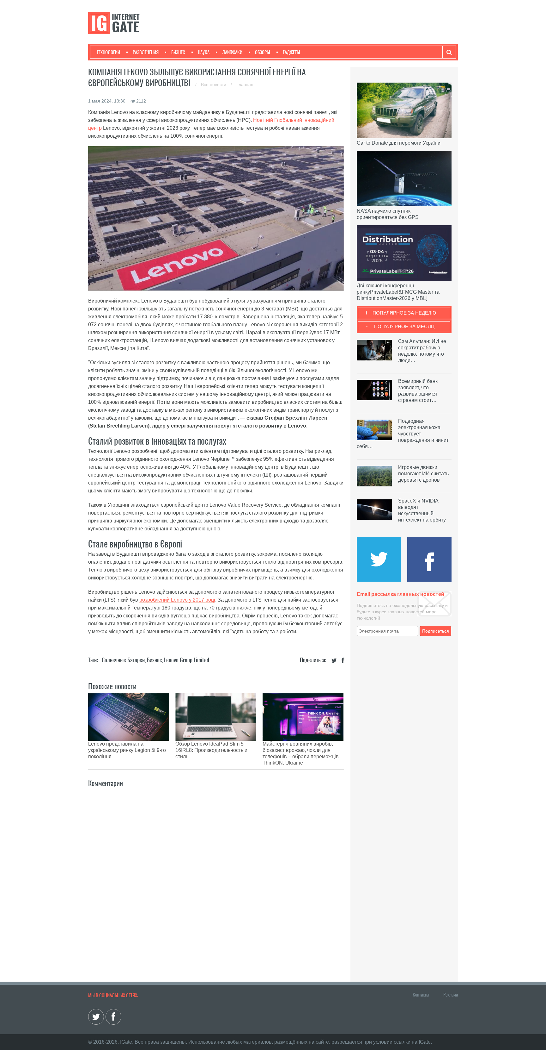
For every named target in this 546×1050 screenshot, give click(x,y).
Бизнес (178, 52)
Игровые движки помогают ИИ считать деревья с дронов (423, 474)
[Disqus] (216, 873)
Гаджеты (291, 52)
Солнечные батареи (123, 660)
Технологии (108, 52)
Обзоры (262, 52)
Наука (203, 52)
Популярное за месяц (404, 326)
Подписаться (435, 631)
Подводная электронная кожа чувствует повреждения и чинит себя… (403, 433)
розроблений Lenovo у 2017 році (177, 600)
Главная (244, 84)
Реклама (450, 994)
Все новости (214, 84)
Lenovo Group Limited (186, 660)
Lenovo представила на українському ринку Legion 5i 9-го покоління (127, 750)
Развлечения (146, 52)
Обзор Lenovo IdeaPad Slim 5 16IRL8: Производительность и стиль (211, 750)
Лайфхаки (232, 52)
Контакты (421, 994)
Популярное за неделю (404, 313)
